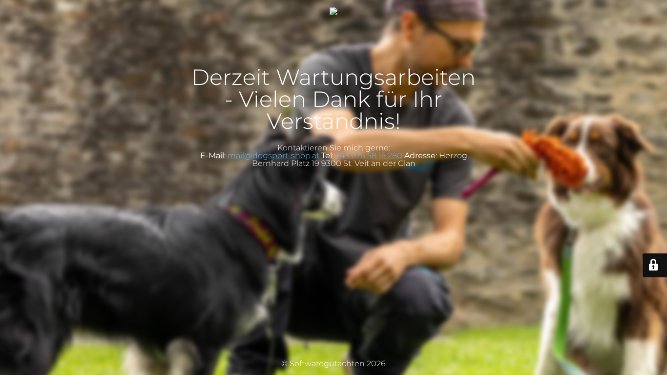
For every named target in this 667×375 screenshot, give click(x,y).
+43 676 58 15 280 (368, 155)
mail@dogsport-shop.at (273, 155)
